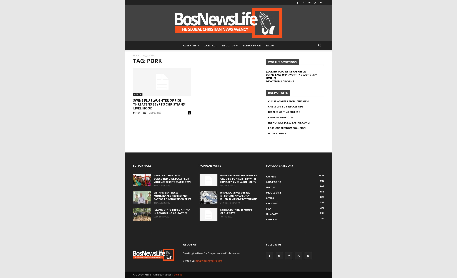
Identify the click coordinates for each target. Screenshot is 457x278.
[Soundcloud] (309, 2)
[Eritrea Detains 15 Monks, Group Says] (208, 214)
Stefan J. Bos (139, 112)
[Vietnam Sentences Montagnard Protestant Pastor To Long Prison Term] (142, 197)
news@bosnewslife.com (208, 260)
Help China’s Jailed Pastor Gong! (289, 122)
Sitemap (178, 274)
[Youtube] (321, 2)
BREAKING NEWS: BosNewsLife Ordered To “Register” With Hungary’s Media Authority (238, 179)
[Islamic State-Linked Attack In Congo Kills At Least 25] (142, 214)
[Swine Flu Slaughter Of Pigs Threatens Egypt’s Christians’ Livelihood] (162, 82)
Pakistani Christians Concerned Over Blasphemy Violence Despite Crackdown (172, 179)
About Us (228, 45)
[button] (319, 45)
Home (136, 55)
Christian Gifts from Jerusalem (288, 101)
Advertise (190, 45)
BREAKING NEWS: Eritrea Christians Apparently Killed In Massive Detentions (238, 196)
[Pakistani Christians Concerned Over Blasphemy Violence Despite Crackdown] (142, 180)
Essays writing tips (280, 117)
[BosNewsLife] (228, 23)
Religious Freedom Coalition (287, 128)
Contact (211, 45)
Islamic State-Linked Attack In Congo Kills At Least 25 (172, 211)
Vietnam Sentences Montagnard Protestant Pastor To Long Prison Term (172, 196)
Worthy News (277, 133)
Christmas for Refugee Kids (285, 106)
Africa (137, 94)
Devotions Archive (280, 81)
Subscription (252, 45)
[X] (315, 2)
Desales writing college (284, 112)
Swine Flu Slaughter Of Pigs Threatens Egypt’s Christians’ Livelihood (159, 104)
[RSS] (303, 2)
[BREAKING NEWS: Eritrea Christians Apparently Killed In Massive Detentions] (208, 197)
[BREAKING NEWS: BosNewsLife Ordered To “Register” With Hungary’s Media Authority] (208, 180)
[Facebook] (297, 2)
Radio (270, 45)
